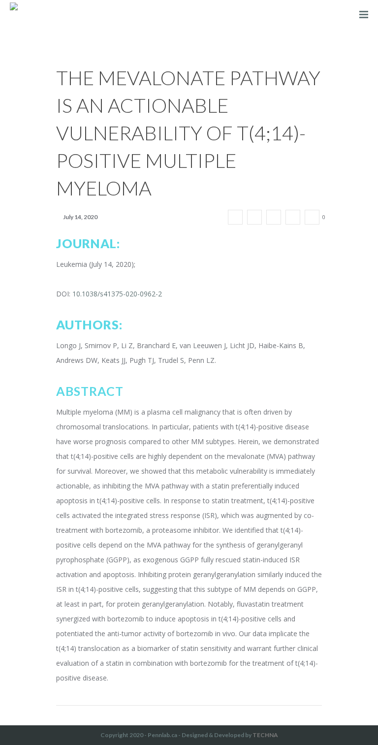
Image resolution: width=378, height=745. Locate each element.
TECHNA (265, 735)
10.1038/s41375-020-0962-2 (117, 293)
